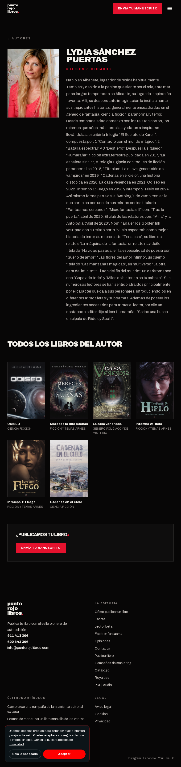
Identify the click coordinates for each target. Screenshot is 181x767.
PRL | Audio (103, 685)
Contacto (102, 648)
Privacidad (102, 721)
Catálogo (102, 670)
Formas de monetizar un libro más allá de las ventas (46, 719)
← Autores (19, 38)
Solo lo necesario (25, 754)
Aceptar (64, 754)
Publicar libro (104, 656)
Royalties (102, 677)
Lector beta (103, 626)
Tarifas (100, 619)
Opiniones (102, 641)
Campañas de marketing (113, 663)
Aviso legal (103, 706)
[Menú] (170, 8)
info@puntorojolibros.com (28, 648)
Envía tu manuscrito (137, 8)
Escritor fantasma (108, 634)
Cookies (101, 714)
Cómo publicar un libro (111, 612)
